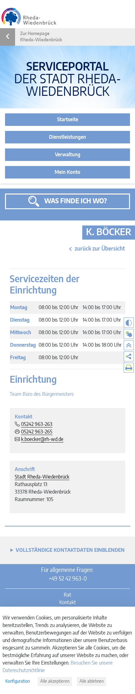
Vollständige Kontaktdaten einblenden (70, 550)
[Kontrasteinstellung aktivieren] (129, 323)
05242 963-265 (36, 431)
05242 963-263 (36, 424)
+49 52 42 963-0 (68, 579)
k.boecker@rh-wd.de (42, 439)
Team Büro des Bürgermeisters (42, 394)
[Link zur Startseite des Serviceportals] (29, 17)
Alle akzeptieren (54, 681)
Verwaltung (67, 154)
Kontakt (67, 602)
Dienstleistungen (67, 137)
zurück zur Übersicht (100, 249)
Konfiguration (17, 681)
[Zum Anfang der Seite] (129, 345)
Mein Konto (67, 172)
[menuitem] (129, 356)
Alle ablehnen (91, 681)
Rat (67, 595)
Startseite (67, 119)
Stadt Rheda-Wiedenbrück (42, 476)
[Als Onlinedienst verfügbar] (129, 334)
